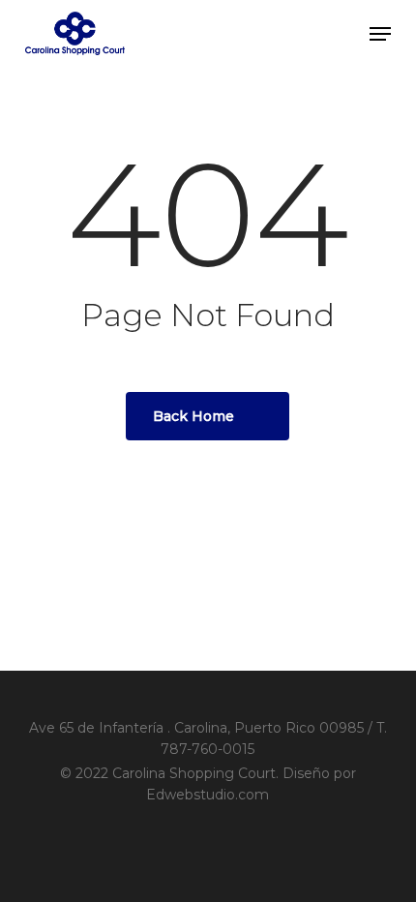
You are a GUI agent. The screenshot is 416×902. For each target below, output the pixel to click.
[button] (380, 34)
